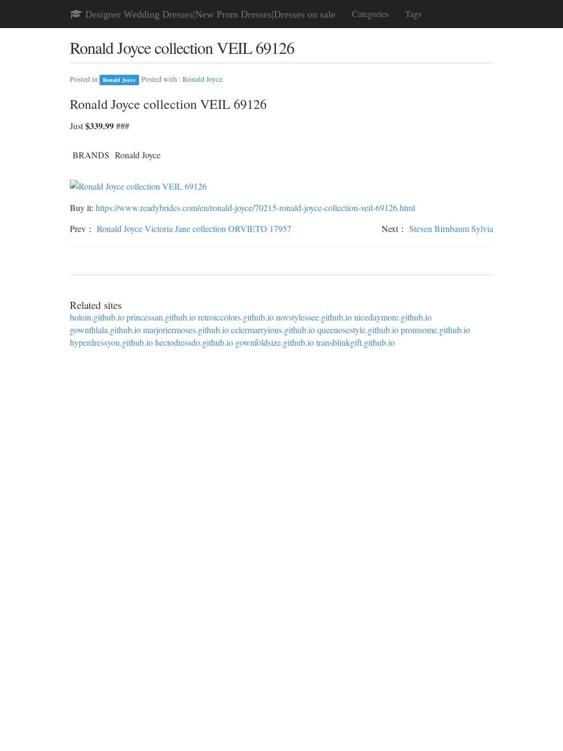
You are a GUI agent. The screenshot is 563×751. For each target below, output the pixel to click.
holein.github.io (97, 317)
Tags (413, 13)
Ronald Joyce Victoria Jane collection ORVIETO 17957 (194, 228)
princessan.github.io (161, 317)
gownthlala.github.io (105, 329)
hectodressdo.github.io (194, 342)
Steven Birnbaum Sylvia (451, 228)
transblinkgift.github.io (355, 342)
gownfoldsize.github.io (274, 342)
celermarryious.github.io (273, 329)
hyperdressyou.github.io (111, 342)
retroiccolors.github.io (236, 317)
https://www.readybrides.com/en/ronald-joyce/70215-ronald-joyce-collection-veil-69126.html (255, 207)
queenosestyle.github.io (358, 329)
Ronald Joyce (119, 80)
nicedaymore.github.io (393, 317)
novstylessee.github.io (314, 317)
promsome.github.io (435, 329)
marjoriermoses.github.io (186, 329)
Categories (370, 13)
